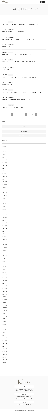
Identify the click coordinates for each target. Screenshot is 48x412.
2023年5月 (4, 250)
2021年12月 (4, 296)
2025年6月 (4, 184)
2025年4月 (4, 190)
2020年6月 (4, 346)
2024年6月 (4, 217)
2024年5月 (4, 220)
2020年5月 (4, 349)
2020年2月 (4, 357)
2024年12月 (5, 201)
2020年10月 (5, 335)
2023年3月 (4, 255)
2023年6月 (4, 247)
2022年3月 (4, 288)
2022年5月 (4, 283)
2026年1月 (4, 165)
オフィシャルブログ (24, 135)
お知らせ (24, 126)
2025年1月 (4, 198)
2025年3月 (4, 192)
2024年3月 (4, 223)
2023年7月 (4, 244)
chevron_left (11, 114)
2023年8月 (4, 242)
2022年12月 (5, 264)
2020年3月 (4, 354)
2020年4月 (4, 351)
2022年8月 (4, 275)
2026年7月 (4, 149)
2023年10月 (5, 236)
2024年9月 (4, 209)
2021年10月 (4, 302)
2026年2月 (4, 162)
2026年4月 (4, 157)
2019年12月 (4, 362)
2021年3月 (4, 321)
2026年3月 (4, 160)
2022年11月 (4, 266)
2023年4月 (4, 253)
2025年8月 (4, 179)
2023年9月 (4, 239)
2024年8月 (4, 212)
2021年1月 (4, 327)
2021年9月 (4, 305)
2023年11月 (4, 234)
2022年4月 (4, 286)
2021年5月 (4, 316)
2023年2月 (4, 258)
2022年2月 (4, 291)
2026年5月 (4, 154)
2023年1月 (4, 261)
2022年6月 (4, 280)
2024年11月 (4, 203)
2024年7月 (4, 214)
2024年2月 (4, 225)
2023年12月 (5, 231)
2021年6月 (4, 313)
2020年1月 (4, 359)
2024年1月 (4, 228)
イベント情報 (24, 131)
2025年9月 (4, 176)
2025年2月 (4, 195)
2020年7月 (4, 343)
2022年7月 (4, 277)
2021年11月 (4, 299)
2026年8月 (4, 146)
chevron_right (36, 114)
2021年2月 (4, 324)
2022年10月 (5, 269)
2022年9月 (4, 272)
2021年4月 (4, 318)
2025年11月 (4, 171)
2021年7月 (4, 310)
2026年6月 (4, 151)
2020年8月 (4, 340)
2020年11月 (4, 332)
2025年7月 (4, 181)
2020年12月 (5, 329)
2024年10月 (5, 206)
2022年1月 (4, 294)
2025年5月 (4, 187)
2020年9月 (4, 338)
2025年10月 (5, 173)
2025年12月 (5, 168)
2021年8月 (4, 307)
